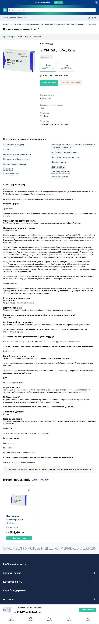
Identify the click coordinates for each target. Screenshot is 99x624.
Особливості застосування (64, 152)
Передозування (58, 162)
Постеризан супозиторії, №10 (19, 469)
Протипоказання (11, 174)
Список (68, 620)
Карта (28, 37)
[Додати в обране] (29, 490)
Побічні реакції (58, 167)
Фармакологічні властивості (16, 159)
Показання (8, 169)
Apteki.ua (7, 24)
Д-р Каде (44, 116)
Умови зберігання (59, 176)
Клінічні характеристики (14, 164)
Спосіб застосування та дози (65, 157)
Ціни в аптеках (49, 83)
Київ (51, 44)
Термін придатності (60, 172)
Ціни (20, 37)
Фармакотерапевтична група (17, 154)
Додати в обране (72, 82)
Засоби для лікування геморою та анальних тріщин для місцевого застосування (51, 24)
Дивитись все (40, 479)
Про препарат (9, 37)
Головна (11, 620)
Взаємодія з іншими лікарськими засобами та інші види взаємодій (73, 146)
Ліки (14, 24)
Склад (6, 149)
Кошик (49, 620)
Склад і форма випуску (13, 145)
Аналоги (37, 37)
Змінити (92, 18)
